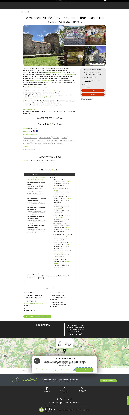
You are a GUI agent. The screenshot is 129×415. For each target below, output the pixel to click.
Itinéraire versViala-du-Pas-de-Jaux (68, 344)
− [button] (127, 341)
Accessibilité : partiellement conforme (77, 409)
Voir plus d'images (97, 63)
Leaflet (113, 366)
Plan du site (87, 409)
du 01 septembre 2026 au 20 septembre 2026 (36, 199)
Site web (86, 84)
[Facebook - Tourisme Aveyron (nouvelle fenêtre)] (57, 399)
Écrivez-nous (55, 402)
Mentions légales (65, 409)
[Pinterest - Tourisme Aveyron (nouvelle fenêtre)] (68, 399)
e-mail (30, 370)
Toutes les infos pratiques (64, 391)
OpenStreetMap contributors (124, 366)
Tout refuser (45, 369)
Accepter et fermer (84, 369)
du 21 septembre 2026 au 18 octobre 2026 (36, 208)
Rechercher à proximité (60, 345)
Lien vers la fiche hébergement (36, 316)
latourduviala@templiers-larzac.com (92, 80)
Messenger (65, 402)
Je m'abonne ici (107, 381)
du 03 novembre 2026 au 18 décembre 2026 (36, 226)
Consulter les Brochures (82, 391)
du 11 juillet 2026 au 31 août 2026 (36, 183)
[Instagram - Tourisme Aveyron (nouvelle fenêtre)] (64, 399)
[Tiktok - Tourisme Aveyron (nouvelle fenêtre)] (72, 399)
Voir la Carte (47, 391)
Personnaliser (64, 369)
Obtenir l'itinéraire (75, 334)
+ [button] (127, 340)
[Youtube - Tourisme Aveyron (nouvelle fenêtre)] (61, 399)
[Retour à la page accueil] (22, 12)
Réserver (93, 90)
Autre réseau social (30, 310)
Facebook (87, 87)
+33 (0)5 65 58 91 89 (90, 77)
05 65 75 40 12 (76, 402)
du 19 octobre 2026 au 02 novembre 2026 (35, 217)
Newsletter (128, 400)
